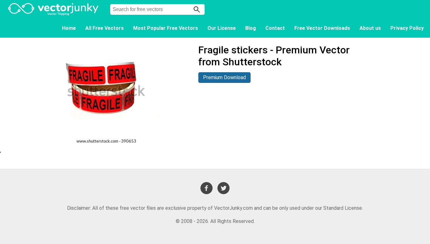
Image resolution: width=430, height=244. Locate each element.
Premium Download (224, 77)
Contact (275, 28)
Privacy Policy (407, 28)
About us (370, 28)
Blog (250, 28)
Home (69, 28)
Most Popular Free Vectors (165, 28)
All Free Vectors (104, 28)
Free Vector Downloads (322, 28)
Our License (221, 28)
